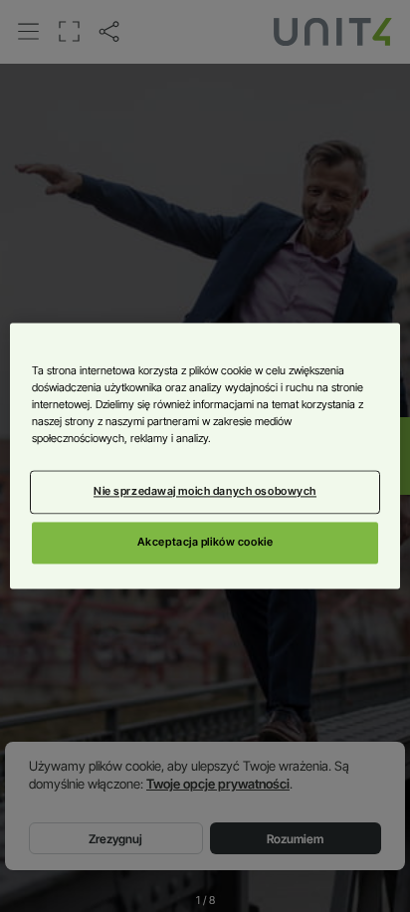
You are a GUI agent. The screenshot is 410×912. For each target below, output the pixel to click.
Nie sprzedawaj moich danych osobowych (205, 492)
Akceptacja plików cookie (205, 543)
